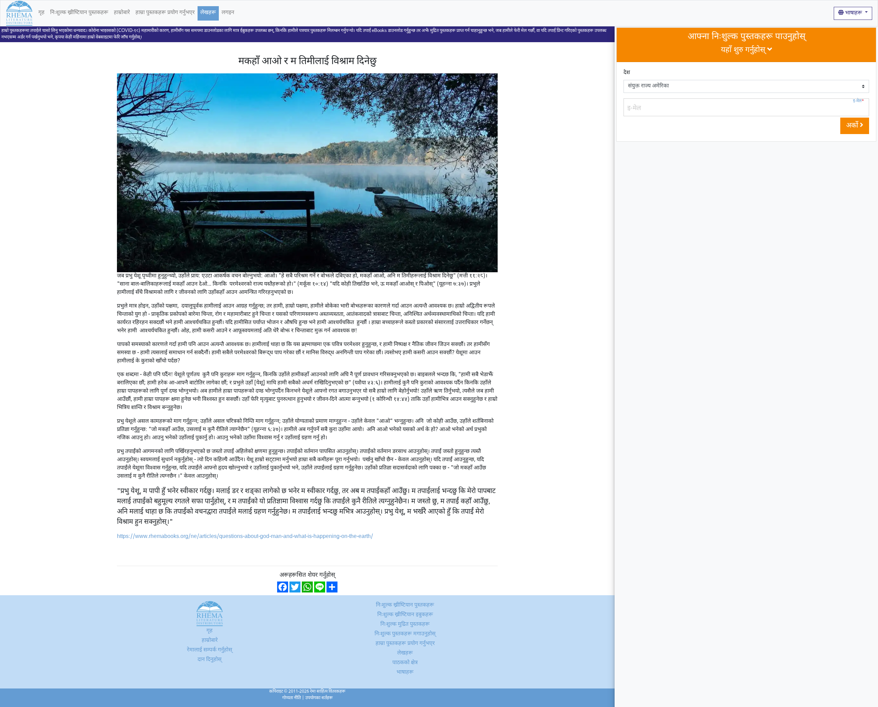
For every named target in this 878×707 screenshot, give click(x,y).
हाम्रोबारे (122, 12)
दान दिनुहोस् (210, 659)
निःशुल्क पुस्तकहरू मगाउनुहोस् (405, 634)
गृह (41, 12)
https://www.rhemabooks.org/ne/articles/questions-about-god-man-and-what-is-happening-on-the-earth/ (245, 536)
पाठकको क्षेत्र (405, 663)
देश (627, 72)
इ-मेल (858, 101)
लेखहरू (208, 12)
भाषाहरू (854, 13)
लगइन (228, 12)
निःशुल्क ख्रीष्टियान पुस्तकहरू (79, 12)
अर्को (853, 125)
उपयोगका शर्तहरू (319, 698)
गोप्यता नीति (291, 698)
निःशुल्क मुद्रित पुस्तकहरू (405, 624)
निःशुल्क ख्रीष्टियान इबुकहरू (405, 615)
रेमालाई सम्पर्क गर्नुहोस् (209, 650)
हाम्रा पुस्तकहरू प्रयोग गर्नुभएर (165, 12)
